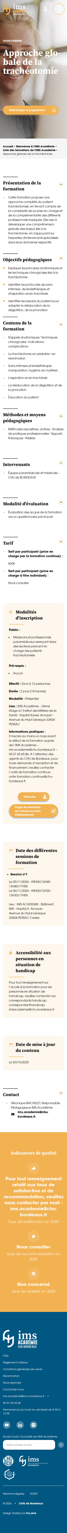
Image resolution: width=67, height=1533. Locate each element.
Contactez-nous (13, 1389)
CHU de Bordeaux (31, 1503)
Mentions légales (13, 1493)
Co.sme (31, 1513)
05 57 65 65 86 (12, 1403)
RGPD (33, 1493)
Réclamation (11, 1376)
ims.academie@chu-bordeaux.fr (23, 1396)
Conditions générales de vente (22, 1369)
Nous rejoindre (12, 1382)
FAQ (5, 1355)
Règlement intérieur (15, 1362)
